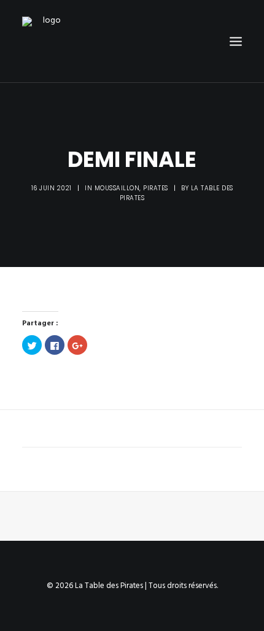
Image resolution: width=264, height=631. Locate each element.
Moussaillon (117, 188)
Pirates (155, 188)
